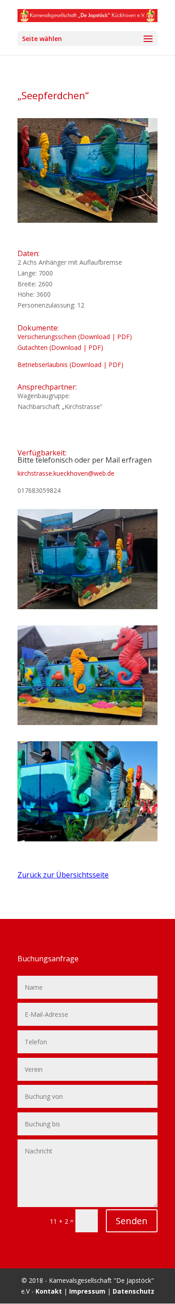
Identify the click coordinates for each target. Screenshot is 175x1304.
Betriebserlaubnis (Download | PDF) (70, 364)
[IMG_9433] (88, 609)
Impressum (87, 1291)
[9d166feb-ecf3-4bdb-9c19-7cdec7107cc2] (88, 725)
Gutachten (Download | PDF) (60, 347)
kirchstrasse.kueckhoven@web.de (66, 473)
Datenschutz (133, 1291)
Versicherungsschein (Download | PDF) (75, 336)
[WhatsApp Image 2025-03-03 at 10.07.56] (88, 841)
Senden (132, 1221)
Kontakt (48, 1291)
